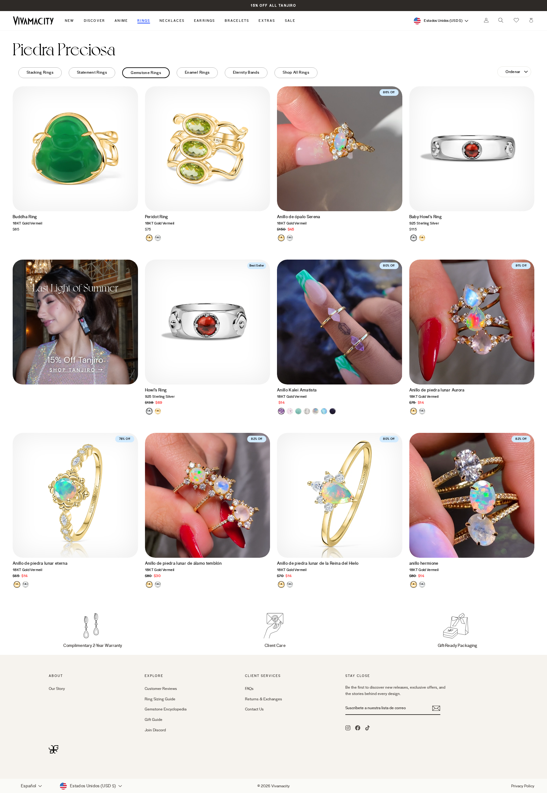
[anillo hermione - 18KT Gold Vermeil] (414, 584)
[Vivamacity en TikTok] (367, 727)
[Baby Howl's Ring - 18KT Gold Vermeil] (422, 238)
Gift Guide (153, 719)
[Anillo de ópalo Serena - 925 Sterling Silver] (290, 238)
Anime (121, 21)
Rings (143, 21)
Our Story (57, 688)
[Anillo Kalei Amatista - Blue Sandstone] (333, 411)
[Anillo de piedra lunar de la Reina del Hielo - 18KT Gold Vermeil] (281, 584)
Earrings (204, 21)
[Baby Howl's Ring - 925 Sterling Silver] (414, 238)
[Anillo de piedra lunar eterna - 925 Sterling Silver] (25, 584)
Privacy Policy (522, 786)
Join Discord (155, 730)
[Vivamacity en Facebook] (357, 727)
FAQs (249, 688)
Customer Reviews (161, 688)
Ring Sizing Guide (160, 699)
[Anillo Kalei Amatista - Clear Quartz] (307, 411)
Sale (290, 21)
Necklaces (172, 21)
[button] (516, 21)
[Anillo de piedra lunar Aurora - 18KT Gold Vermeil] (414, 411)
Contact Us (254, 709)
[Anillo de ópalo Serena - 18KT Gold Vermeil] (281, 238)
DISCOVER (94, 21)
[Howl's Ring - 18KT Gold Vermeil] (158, 411)
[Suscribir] (436, 708)
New (69, 21)
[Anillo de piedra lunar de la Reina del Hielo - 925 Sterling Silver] (290, 584)
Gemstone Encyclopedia (165, 709)
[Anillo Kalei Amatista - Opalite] (324, 411)
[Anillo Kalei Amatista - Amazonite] (298, 411)
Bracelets (237, 21)
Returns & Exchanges (263, 699)
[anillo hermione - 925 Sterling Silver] (422, 584)
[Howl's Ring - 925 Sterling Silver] (149, 411)
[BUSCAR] (501, 22)
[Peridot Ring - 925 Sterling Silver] (158, 238)
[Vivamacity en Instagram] (347, 727)
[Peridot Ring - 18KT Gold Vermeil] (149, 238)
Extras (267, 21)
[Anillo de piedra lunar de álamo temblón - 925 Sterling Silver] (158, 584)
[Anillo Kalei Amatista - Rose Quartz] (290, 411)
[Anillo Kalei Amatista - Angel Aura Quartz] (315, 411)
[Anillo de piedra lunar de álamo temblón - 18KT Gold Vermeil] (149, 584)
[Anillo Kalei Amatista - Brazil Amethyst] (281, 411)
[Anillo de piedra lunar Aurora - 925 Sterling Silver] (422, 411)
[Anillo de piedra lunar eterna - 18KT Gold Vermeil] (17, 584)
